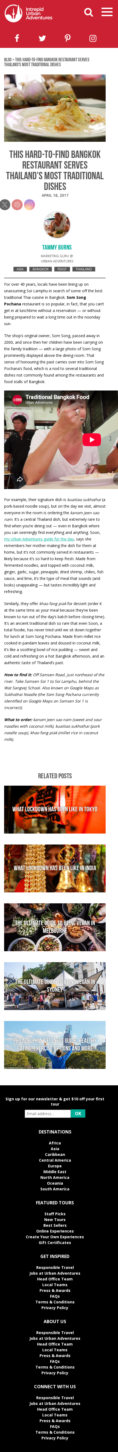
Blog (8, 60)
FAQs (55, 1296)
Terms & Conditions (55, 1302)
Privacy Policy (54, 1307)
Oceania (55, 1183)
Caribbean (55, 1154)
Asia (20, 269)
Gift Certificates (55, 1242)
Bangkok (41, 269)
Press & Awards (55, 1290)
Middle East (54, 1171)
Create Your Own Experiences (55, 1236)
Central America (55, 1160)
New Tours (55, 1219)
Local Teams (55, 1284)
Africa (55, 1143)
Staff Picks (55, 1213)
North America (54, 1177)
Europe (55, 1165)
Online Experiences (55, 1231)
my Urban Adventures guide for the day (39, 539)
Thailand (84, 269)
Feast (62, 269)
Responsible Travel (55, 1267)
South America (54, 1188)
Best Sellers (55, 1225)
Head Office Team (55, 1279)
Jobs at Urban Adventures (54, 1273)
